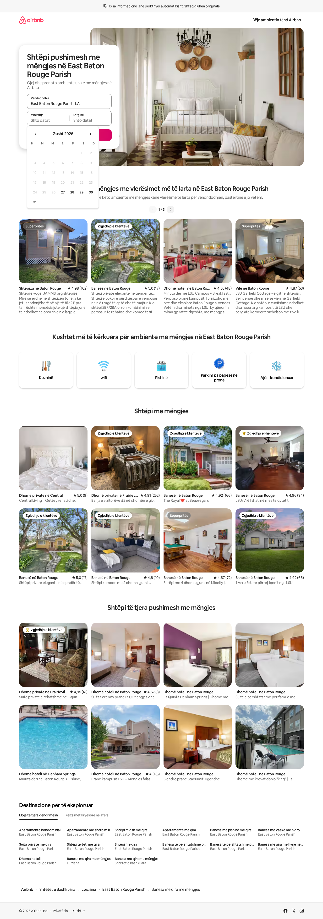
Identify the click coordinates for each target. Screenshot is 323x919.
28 (72, 192)
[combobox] (69, 103)
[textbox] (48, 120)
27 (63, 192)
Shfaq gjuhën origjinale (202, 6)
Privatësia (60, 911)
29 (81, 192)
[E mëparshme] (153, 209)
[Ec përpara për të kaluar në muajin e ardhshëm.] (90, 133)
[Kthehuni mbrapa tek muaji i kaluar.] (35, 133)
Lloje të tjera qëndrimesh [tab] (38, 815)
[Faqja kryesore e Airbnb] (31, 20)
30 (91, 192)
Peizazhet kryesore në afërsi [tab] (87, 815)
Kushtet (78, 911)
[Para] (170, 209)
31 (35, 202)
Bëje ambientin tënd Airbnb (276, 19)
